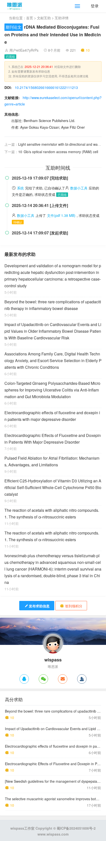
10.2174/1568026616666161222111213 (46, 87)
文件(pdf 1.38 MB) (61, 215)
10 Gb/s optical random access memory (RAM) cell (58, 151)
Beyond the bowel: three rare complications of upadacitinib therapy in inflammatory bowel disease (52, 305)
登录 (95, 6)
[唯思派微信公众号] (43, 679)
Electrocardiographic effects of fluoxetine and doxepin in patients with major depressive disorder (52, 416)
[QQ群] (82, 679)
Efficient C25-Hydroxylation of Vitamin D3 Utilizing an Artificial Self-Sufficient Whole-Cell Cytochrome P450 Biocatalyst (52, 487)
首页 (29, 17)
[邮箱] (62, 679)
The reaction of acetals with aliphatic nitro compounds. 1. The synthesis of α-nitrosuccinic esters (51, 513)
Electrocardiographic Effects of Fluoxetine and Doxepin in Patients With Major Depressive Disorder (52, 438)
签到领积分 (73, 605)
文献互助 (44, 17)
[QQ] (24, 679)
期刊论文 (13, 27)
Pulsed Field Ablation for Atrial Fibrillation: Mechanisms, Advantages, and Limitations (51, 461)
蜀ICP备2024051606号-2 (76, 828)
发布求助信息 (39, 605)
